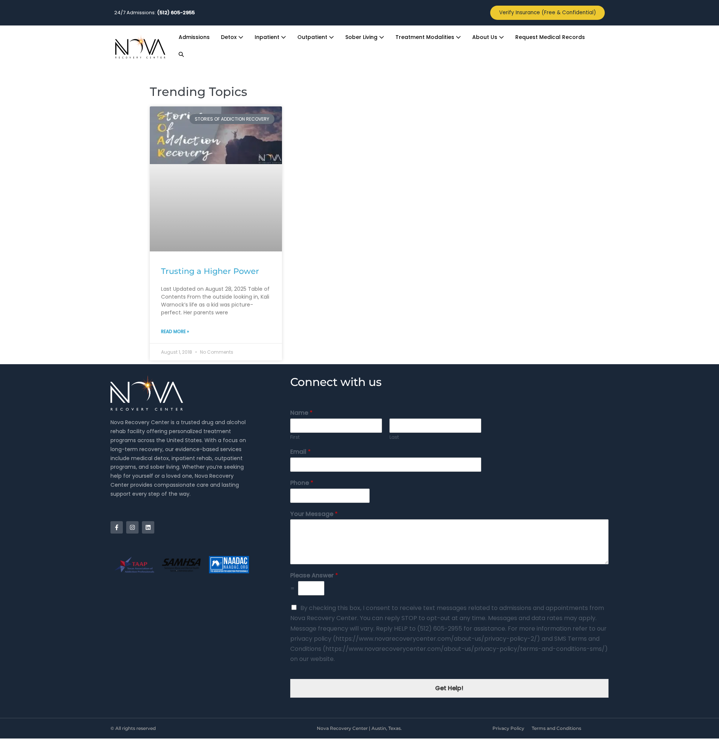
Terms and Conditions (556, 728)
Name (301, 413)
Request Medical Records (550, 37)
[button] (181, 54)
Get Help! (449, 688)
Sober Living (362, 37)
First (295, 437)
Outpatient (313, 37)
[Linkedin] (148, 527)
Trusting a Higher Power (210, 271)
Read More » (175, 331)
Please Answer (314, 576)
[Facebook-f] (116, 527)
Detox (229, 37)
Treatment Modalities (425, 37)
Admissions (194, 37)
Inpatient (268, 37)
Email (300, 452)
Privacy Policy (508, 728)
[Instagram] (132, 527)
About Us (485, 37)
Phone (301, 483)
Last (394, 437)
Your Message (314, 514)
